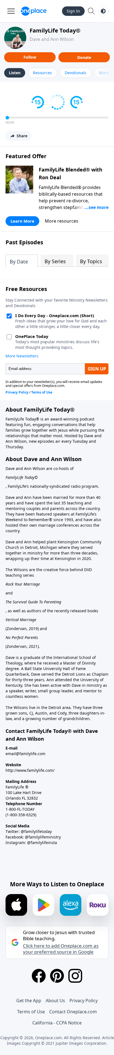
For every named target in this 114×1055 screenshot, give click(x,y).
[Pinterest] (57, 976)
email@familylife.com (25, 753)
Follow (30, 57)
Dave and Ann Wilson (52, 39)
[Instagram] (75, 976)
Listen (14, 72)
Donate (84, 57)
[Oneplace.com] (33, 11)
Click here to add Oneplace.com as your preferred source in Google (61, 949)
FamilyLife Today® (55, 30)
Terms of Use (31, 1012)
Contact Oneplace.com (73, 1012)
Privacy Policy (83, 1000)
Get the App (28, 1000)
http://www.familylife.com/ (30, 770)
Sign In (73, 11)
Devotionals (75, 72)
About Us (55, 1000)
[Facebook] (39, 976)
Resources (42, 72)
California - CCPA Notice (57, 1023)
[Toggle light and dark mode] (103, 11)
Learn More (22, 221)
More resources (61, 221)
